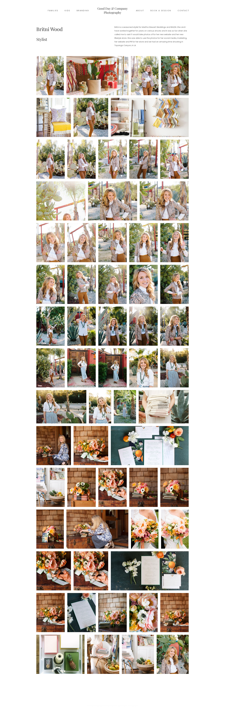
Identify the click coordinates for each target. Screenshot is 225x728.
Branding (83, 10)
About (140, 10)
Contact (183, 10)
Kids (67, 10)
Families (53, 10)
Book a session (161, 10)
